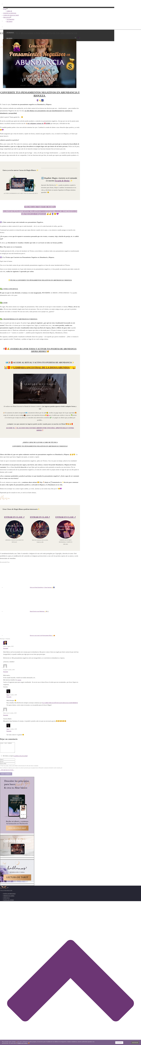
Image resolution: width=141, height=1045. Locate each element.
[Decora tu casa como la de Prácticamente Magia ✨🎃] (16, 635)
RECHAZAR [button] (135, 1042)
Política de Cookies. (23, 1043)
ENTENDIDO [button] (119, 1042)
